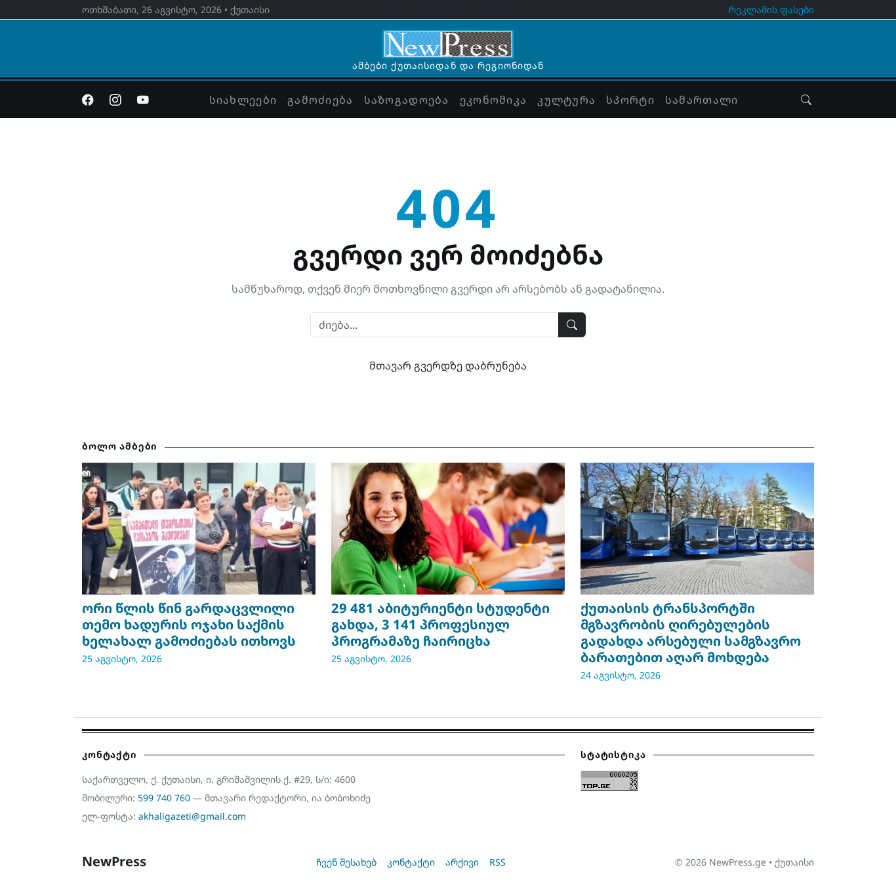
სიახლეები (243, 100)
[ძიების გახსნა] (806, 99)
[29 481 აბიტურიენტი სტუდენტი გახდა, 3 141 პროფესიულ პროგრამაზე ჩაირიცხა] (448, 528)
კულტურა (566, 100)
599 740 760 (164, 797)
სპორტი (630, 100)
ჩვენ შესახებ (346, 862)
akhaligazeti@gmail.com (192, 816)
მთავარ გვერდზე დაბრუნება (448, 365)
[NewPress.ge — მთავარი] (448, 38)
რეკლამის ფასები (771, 9)
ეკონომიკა (493, 100)
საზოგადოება (406, 100)
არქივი (462, 862)
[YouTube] (143, 99)
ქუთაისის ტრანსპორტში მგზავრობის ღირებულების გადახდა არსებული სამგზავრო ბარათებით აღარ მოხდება (690, 632)
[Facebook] (88, 99)
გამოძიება (320, 100)
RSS (497, 862)
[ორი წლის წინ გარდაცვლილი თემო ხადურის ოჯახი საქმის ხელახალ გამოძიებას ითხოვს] (199, 528)
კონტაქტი (411, 862)
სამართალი (702, 100)
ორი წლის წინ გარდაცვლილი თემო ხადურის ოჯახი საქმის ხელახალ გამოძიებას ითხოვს (189, 624)
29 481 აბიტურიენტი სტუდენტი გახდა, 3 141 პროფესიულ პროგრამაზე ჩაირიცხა (440, 624)
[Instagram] (115, 99)
